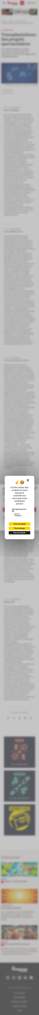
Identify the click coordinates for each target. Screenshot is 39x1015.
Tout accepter (19, 524)
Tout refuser (19, 528)
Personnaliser (19, 533)
